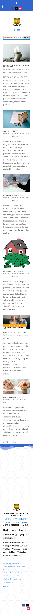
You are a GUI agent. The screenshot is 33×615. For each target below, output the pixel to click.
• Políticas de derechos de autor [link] (13, 573)
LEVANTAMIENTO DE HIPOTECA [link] (13, 195)
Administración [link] (9, 335)
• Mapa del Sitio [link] (8, 582)
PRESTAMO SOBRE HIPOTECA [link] (13, 271)
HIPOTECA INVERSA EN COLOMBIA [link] (14, 333)
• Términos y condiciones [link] (11, 563)
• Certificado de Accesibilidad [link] (12, 576)
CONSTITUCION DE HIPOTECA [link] (13, 397)
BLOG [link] (9, 72)
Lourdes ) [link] (19, 522)
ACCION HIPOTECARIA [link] (10, 131)
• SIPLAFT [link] (6, 586)
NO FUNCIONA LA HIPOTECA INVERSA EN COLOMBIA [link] (16, 66)
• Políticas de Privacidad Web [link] (12, 579)
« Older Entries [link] (9, 442)
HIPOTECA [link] (25, 72)
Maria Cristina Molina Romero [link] (14, 69)
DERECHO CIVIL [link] (16, 72)
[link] (2, 7)
